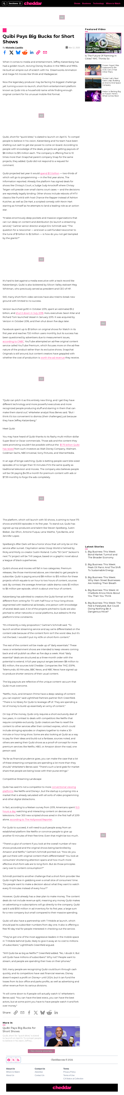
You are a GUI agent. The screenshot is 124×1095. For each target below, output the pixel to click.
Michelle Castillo (14, 47)
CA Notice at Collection (73, 1078)
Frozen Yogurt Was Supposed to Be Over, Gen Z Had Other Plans (110, 68)
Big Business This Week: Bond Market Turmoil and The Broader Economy (102, 554)
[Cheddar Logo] (33, 3)
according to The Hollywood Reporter (31, 819)
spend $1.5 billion (49, 173)
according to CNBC (13, 341)
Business (86, 3)
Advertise (39, 1072)
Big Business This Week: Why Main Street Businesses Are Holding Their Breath (104, 580)
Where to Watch (113, 3)
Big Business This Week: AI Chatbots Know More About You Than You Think (104, 593)
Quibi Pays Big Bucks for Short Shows (19, 1029)
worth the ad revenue (53, 357)
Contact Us (39, 1075)
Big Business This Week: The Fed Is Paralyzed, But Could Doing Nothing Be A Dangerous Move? (104, 607)
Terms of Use (69, 1075)
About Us (10, 1075)
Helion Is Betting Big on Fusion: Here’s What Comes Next (111, 93)
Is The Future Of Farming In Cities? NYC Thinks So (101, 57)
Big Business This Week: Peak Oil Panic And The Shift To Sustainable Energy (104, 567)
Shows (77, 3)
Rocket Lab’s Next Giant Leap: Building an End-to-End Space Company (111, 81)
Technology (98, 3)
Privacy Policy (69, 1072)
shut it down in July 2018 (29, 313)
